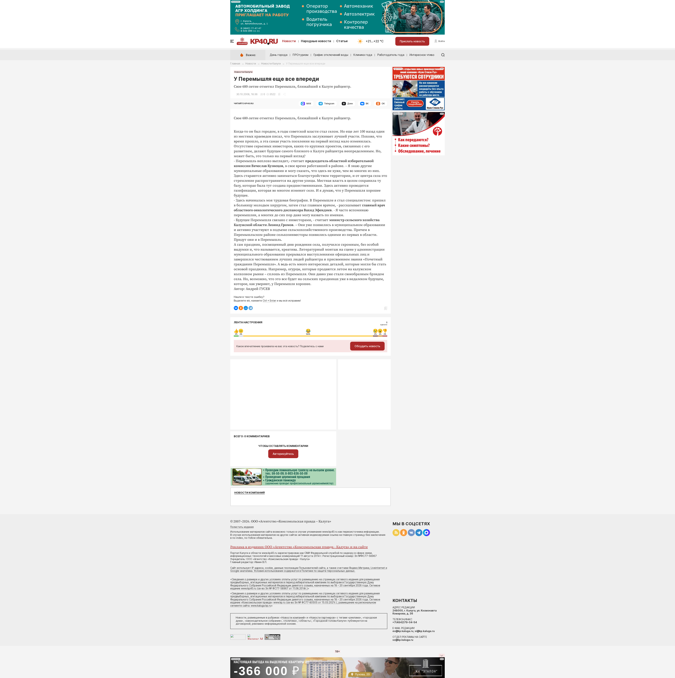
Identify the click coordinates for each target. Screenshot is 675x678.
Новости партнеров (322, 617)
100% (308, 334)
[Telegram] (251, 308)
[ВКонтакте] (236, 308)
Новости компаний (249, 492)
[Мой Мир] (246, 308)
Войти (441, 41)
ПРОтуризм (300, 55)
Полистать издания (242, 526)
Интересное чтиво (421, 55)
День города (278, 55)
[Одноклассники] (241, 308)
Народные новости (316, 41)
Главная (235, 63)
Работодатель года (390, 55)
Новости (289, 41)
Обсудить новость (367, 346)
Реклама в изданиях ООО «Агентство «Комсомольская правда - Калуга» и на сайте (299, 547)
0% (236, 334)
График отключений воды (330, 55)
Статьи (342, 41)
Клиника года (362, 55)
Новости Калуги (271, 63)
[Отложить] (279, 94)
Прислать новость (412, 41)
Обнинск (242, 43)
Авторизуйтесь (283, 454)
